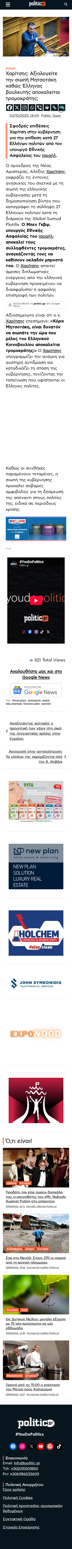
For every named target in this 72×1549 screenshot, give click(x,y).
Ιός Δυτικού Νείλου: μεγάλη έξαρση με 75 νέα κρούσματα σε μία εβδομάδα (36, 1324)
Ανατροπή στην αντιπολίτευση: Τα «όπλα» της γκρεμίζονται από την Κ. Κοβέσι (34, 757)
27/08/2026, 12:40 (15, 1333)
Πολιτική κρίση (31, 703)
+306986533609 (24, 1474)
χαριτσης (46, 703)
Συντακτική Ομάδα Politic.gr (43, 1267)
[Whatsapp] (32, 107)
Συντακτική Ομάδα (19, 1519)
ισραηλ (46, 700)
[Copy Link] (54, 107)
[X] (17, 107)
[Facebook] (9, 107)
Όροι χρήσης (14, 1490)
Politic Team (51, 116)
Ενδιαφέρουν (14, 1249)
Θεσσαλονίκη (14, 1375)
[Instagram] (24, 107)
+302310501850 (24, 1468)
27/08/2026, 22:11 (15, 1206)
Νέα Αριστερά (14, 703)
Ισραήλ (49, 155)
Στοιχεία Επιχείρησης (21, 1527)
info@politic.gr (27, 1463)
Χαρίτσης (55, 171)
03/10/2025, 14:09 (24, 116)
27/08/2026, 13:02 (15, 1267)
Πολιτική (10, 68)
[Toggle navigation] (8, 4)
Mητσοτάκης (19, 700)
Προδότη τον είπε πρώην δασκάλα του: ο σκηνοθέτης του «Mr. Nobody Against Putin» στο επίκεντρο (36, 1197)
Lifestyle (11, 1183)
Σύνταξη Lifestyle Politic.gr (41, 1206)
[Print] (47, 107)
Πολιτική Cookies (18, 1498)
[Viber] (39, 107)
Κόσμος (29, 1249)
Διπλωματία (34, 700)
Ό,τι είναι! (25, 1183)
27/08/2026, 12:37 (15, 1394)
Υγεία (24, 1310)
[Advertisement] (36, 428)
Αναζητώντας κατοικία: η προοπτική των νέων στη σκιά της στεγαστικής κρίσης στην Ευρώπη (35, 731)
